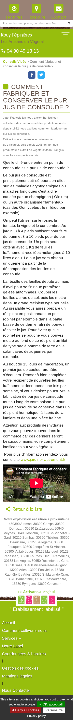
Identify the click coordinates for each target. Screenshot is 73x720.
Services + (11, 638)
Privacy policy (36, 716)
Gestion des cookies (20, 668)
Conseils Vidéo (15, 61)
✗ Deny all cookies (25, 710)
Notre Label (12, 646)
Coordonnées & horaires (24, 654)
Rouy (22, 38)
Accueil (8, 623)
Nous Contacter (16, 690)
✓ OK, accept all (51, 704)
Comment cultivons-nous (24, 630)
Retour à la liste (27, 509)
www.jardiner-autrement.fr (43, 459)
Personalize (54, 710)
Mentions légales (17, 676)
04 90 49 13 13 (22, 51)
